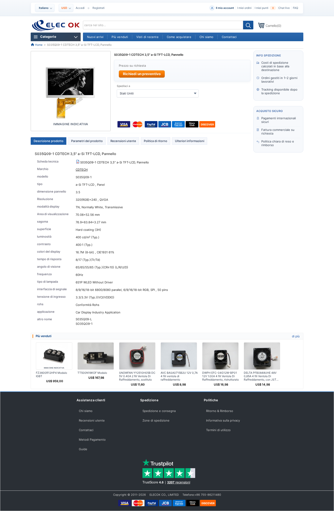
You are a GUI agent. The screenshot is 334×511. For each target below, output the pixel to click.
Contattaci (86, 430)
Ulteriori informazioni (189, 141)
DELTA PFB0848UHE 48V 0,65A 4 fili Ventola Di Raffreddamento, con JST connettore (260, 376)
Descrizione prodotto (48, 141)
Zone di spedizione (155, 420)
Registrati (98, 8)
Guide (83, 449)
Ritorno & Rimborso (219, 411)
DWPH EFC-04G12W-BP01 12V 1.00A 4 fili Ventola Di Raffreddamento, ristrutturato (220, 376)
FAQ (295, 8)
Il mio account (225, 8)
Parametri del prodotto (87, 141)
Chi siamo (85, 411)
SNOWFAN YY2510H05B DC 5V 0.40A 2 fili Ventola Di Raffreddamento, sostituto (137, 376)
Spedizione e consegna (159, 411)
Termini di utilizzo (218, 430)
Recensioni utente (123, 141)
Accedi (80, 8)
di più (296, 336)
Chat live (284, 8)
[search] (248, 25)
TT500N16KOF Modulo (92, 372)
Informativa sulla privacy (223, 420)
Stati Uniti (127, 93)
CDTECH (82, 169)
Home (38, 44)
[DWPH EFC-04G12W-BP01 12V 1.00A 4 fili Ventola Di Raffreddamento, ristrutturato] (220, 356)
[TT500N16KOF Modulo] (95, 356)
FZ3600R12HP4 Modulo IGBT (51, 374)
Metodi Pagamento (92, 439)
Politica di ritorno (155, 141)
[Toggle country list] (195, 93)
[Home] (56, 26)
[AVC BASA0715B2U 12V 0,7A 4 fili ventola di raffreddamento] (179, 356)
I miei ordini (244, 8)
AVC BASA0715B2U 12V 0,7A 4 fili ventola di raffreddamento (179, 376)
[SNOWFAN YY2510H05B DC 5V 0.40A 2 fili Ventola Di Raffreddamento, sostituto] (137, 356)
